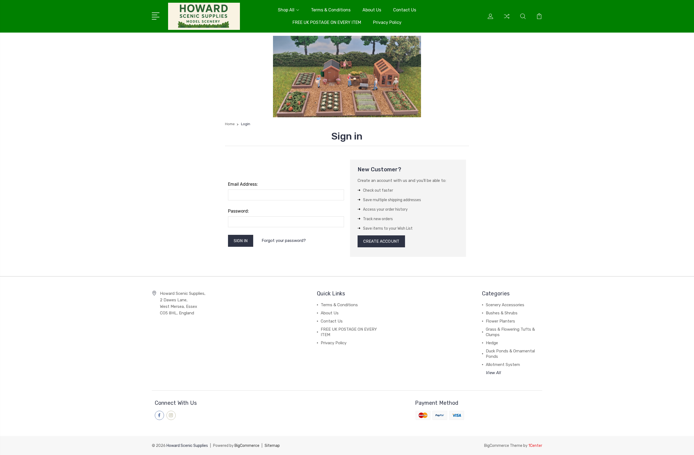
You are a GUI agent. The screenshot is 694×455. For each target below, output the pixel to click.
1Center (535, 445)
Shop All (286, 9)
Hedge (492, 342)
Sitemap (272, 445)
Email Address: (243, 184)
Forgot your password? (284, 240)
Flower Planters (500, 321)
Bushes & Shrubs (502, 313)
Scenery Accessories (505, 304)
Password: (238, 211)
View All (493, 372)
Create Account (381, 241)
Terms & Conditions (331, 9)
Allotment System (503, 364)
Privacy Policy (387, 22)
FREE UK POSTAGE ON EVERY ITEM (327, 22)
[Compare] (507, 19)
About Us (371, 9)
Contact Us (404, 9)
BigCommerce (246, 445)
